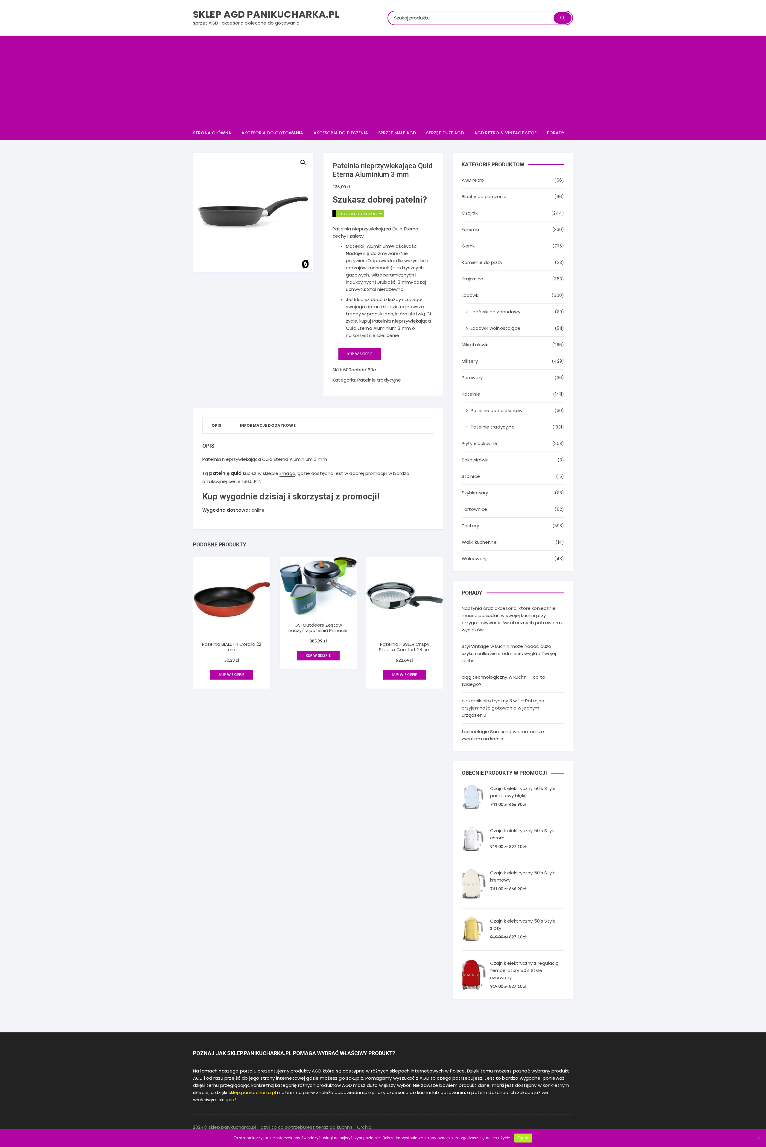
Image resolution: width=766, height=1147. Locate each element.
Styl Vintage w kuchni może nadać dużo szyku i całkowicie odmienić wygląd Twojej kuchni (509, 653)
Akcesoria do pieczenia (341, 133)
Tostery (470, 525)
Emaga (287, 473)
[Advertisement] (383, 80)
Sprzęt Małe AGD (397, 133)
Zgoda (523, 1137)
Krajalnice (473, 279)
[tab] (217, 425)
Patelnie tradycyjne (379, 380)
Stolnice (471, 476)
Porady (555, 133)
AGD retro (473, 180)
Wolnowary (474, 558)
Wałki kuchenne (479, 542)
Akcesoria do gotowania (272, 133)
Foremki (470, 229)
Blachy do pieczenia (484, 196)
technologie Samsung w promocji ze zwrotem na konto (503, 735)
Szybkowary (475, 493)
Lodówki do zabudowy (495, 312)
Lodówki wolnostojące (495, 328)
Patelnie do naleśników (496, 410)
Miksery (470, 361)
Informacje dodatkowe (268, 425)
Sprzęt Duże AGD (445, 133)
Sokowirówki (475, 460)
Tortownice (474, 509)
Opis (217, 425)
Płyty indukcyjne (479, 443)
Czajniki (470, 213)
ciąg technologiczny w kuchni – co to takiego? (503, 680)
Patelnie (471, 394)
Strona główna (212, 133)
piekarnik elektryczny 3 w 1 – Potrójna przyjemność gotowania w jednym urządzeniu (503, 708)
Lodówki (470, 295)
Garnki (469, 246)
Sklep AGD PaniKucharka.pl (266, 14)
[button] (303, 162)
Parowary (472, 377)
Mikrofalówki (475, 344)
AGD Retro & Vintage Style (505, 133)
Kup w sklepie (359, 353)
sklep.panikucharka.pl (252, 1092)
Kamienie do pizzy (482, 262)
